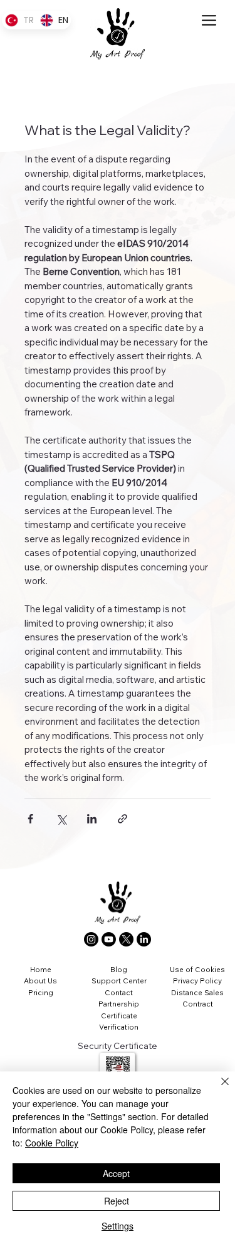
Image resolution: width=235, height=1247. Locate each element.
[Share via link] (122, 819)
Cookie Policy (51, 1142)
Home (40, 969)
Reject (116, 1201)
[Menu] (209, 20)
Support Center (119, 980)
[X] (126, 939)
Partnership (118, 1003)
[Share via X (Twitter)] (61, 819)
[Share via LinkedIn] (92, 819)
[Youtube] (109, 939)
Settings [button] (117, 1226)
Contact (119, 992)
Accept (116, 1173)
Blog (118, 969)
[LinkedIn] (144, 939)
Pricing (40, 992)
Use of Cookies (197, 969)
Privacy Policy (197, 980)
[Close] (217, 1089)
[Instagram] (91, 939)
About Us (40, 980)
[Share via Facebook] (30, 819)
